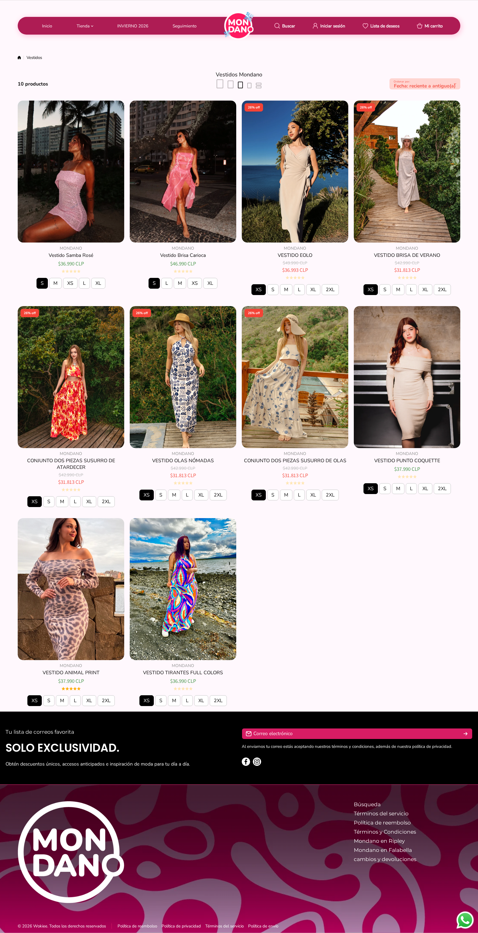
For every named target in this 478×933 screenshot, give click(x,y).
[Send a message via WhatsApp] (465, 920)
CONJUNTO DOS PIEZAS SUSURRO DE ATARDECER (71, 464)
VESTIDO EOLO (295, 255)
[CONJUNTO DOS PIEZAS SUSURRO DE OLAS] (295, 377)
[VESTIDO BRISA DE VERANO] (407, 171)
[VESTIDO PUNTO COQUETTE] (407, 377)
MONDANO (71, 248)
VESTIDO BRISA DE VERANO (407, 255)
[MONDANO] (239, 26)
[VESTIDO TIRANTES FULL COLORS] (183, 589)
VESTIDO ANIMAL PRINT (71, 672)
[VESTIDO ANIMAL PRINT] (71, 589)
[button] (430, 26)
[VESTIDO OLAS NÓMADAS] (183, 377)
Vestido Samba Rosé (71, 255)
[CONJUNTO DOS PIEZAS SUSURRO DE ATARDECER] (71, 377)
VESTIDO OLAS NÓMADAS (183, 460)
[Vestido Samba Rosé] (71, 171)
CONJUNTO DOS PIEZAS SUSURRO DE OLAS (295, 460)
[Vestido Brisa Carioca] (183, 171)
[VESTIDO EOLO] (295, 171)
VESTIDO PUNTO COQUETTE (407, 460)
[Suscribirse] (465, 733)
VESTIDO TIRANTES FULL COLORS (183, 672)
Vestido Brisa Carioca (183, 255)
